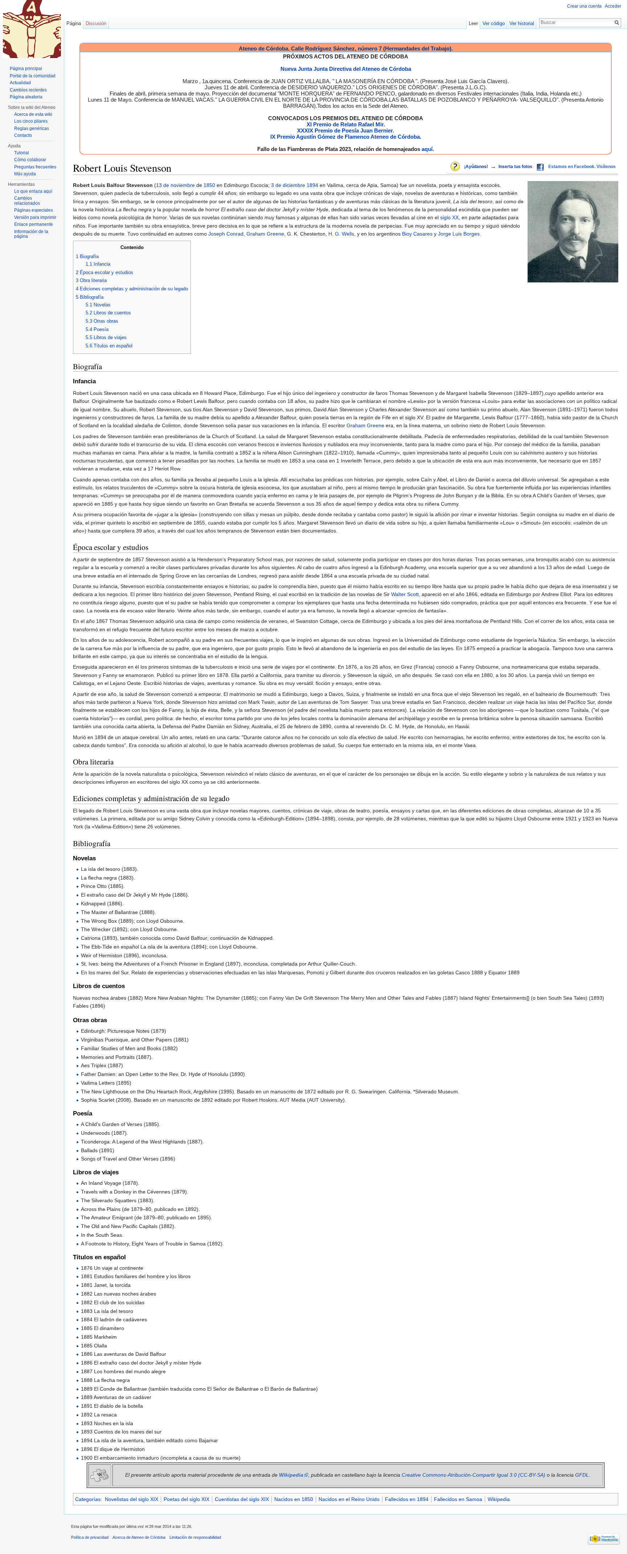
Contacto (23, 135)
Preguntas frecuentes (35, 167)
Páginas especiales (33, 210)
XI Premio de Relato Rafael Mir (345, 124)
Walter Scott (405, 594)
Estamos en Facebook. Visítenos (582, 166)
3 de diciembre (288, 185)
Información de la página (31, 234)
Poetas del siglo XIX (186, 1499)
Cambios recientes (28, 90)
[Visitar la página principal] (32, 29)
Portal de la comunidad (33, 75)
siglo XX (449, 217)
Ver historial (521, 23)
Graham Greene (265, 234)
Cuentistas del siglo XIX (242, 1499)
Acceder (613, 6)
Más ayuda (25, 173)
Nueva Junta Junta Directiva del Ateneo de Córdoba (345, 69)
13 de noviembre (175, 185)
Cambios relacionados (27, 201)
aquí (427, 149)
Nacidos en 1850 (293, 1499)
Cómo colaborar (30, 159)
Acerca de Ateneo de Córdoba (138, 1537)
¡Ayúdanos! (476, 166)
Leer (473, 23)
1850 (209, 185)
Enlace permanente (33, 224)
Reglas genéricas (31, 128)
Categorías (88, 1499)
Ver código (494, 23)
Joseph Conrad (225, 234)
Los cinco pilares (31, 121)
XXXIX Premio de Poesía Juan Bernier (345, 130)
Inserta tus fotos (515, 166)
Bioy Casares (417, 234)
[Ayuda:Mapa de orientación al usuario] (456, 167)
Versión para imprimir (35, 217)
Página (73, 23)
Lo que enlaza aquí (33, 191)
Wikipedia (499, 1499)
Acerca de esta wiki (33, 114)
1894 (312, 185)
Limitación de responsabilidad (195, 1537)
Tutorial (21, 152)
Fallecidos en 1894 (407, 1499)
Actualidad (20, 82)
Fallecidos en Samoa (458, 1499)
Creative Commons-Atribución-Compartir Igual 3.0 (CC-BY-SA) (473, 1475)
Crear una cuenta (584, 6)
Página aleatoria (26, 96)
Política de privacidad (89, 1537)
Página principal (26, 68)
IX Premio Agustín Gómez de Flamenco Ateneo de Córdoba (345, 137)
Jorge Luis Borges (459, 234)
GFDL (582, 1475)
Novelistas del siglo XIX (131, 1499)
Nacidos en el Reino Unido (349, 1499)
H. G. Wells (341, 234)
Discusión (96, 23)
